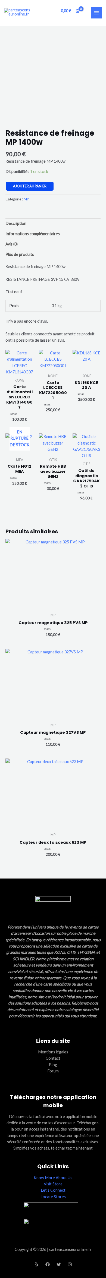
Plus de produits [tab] (19, 254)
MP (26, 199)
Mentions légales (53, 1052)
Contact (53, 1058)
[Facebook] (47, 1264)
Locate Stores (53, 1196)
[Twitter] (59, 1264)
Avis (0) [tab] (11, 244)
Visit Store (53, 1184)
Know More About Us (53, 1177)
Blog (53, 1064)
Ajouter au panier (29, 186)
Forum (53, 1071)
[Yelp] (36, 1264)
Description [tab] (15, 223)
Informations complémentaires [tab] (32, 233)
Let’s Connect (53, 1190)
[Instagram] (70, 1264)
